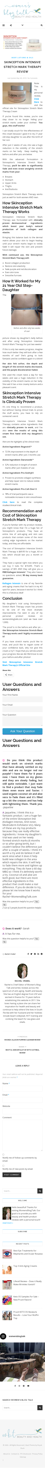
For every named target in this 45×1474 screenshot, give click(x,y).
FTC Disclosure (25, 1454)
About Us (6, 1454)
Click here (8, 502)
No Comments (33, 78)
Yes (36, 902)
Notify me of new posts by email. (17, 1169)
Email (5, 1094)
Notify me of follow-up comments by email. (19, 1159)
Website (6, 1106)
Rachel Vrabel (10, 954)
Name (6, 1083)
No (5, 905)
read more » (7, 1223)
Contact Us (15, 1454)
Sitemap (23, 1457)
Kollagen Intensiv (11, 583)
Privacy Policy (37, 1454)
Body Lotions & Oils (22, 57)
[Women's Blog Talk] (22, 11)
